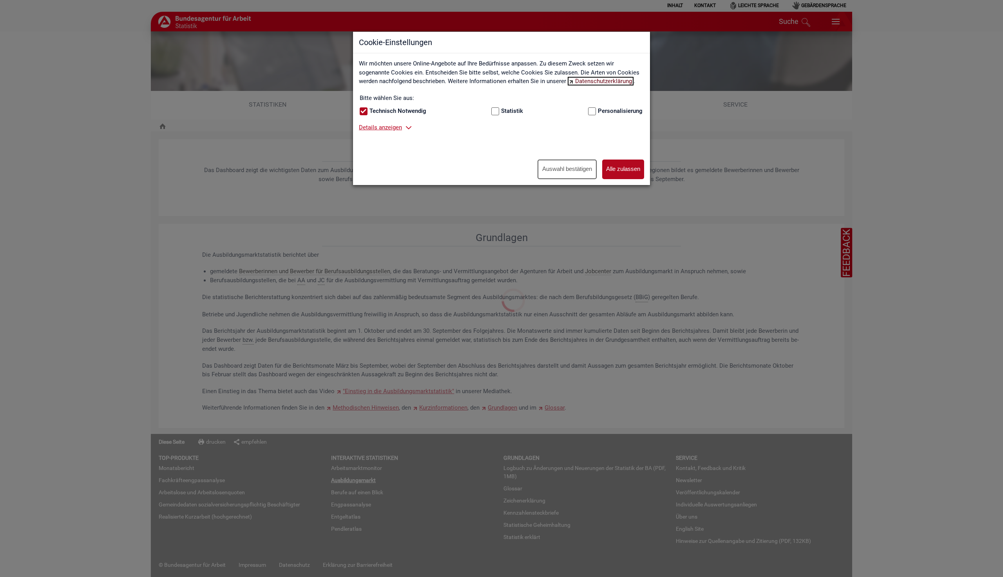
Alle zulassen (623, 168)
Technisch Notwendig (397, 110)
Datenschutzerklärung (603, 81)
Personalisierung (620, 110)
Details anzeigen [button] (380, 127)
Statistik (512, 110)
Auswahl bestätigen (567, 168)
